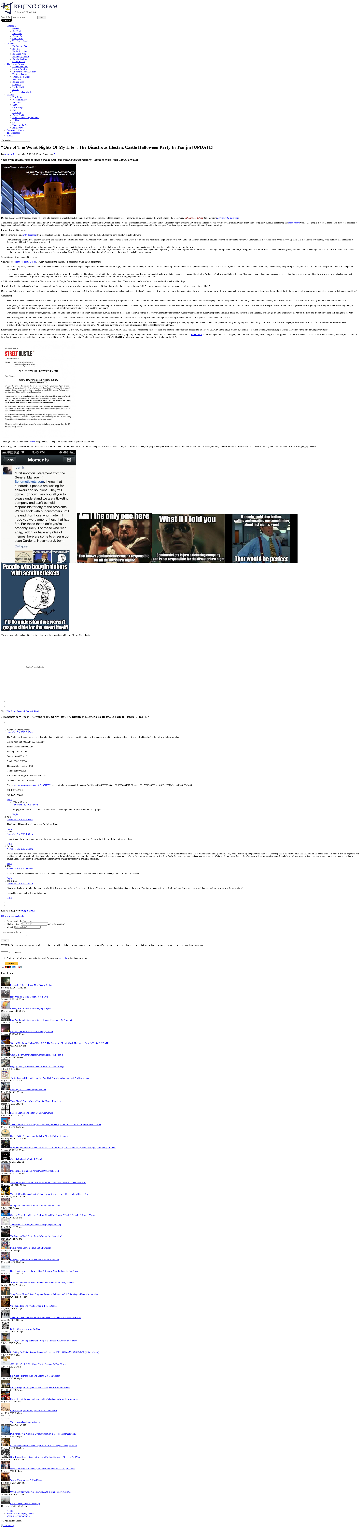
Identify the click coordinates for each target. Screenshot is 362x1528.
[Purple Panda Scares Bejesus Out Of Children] (5, 1248)
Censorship (17, 107)
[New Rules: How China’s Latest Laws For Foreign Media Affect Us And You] (5, 1457)
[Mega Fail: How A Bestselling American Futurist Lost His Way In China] (5, 1468)
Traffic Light (18, 87)
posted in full (196, 334)
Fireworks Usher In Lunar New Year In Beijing (31, 985)
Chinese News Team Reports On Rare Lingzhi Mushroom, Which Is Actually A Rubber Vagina (52, 1215)
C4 (13, 122)
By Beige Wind (19, 54)
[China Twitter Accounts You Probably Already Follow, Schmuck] (5, 1136)
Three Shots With (20, 66)
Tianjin (37, 711)
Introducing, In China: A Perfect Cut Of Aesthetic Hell (34, 1171)
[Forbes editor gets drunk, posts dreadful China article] (5, 1410)
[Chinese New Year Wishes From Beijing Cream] (5, 1031)
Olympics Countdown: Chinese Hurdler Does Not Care (35, 1205)
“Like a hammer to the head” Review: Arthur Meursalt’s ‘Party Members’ (43, 1282)
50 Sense (16, 102)
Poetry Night (18, 115)
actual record (294, 223)
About (9, 1511)
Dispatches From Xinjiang (24, 71)
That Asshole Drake (21, 77)
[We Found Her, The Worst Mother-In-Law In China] (5, 1306)
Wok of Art (17, 36)
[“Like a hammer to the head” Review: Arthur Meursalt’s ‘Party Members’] (5, 1282)
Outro (15, 105)
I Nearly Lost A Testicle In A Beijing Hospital (30, 1008)
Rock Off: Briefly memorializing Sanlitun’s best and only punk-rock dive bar (44, 1399)
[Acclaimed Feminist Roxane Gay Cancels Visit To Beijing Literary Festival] (5, 1445)
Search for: (6, 17)
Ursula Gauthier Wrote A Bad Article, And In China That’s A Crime (40, 1492)
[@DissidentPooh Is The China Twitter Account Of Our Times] (5, 1364)
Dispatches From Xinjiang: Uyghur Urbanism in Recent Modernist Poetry (43, 1434)
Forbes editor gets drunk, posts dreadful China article (33, 1410)
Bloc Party (17, 97)
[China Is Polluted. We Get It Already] (5, 1159)
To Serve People (19, 74)
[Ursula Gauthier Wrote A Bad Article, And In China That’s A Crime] (5, 1492)
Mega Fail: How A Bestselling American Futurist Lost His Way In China (42, 1468)
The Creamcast (13, 133)
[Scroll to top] (7, 1525)
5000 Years (17, 33)
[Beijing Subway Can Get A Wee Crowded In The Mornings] (5, 1066)
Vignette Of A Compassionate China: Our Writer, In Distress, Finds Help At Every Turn (49, 1194)
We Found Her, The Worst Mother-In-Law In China (33, 1306)
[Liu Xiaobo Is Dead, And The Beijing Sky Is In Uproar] (5, 1376)
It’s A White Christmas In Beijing (25, 1503)
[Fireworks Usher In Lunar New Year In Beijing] (5, 985)
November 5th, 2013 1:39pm (20, 834)
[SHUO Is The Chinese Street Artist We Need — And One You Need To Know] (5, 1317)
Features (10, 94)
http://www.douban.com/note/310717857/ (32, 785)
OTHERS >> (18, 61)
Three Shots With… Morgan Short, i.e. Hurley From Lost (36, 1101)
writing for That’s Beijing (25, 262)
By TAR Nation (19, 51)
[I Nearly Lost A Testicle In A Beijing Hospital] (5, 1008)
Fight (14, 110)
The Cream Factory (15, 64)
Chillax (15, 120)
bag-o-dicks (28, 910)
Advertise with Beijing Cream (20, 1513)
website (31, 441)
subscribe (63, 958)
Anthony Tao (10, 154)
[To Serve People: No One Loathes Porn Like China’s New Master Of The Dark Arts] (5, 1182)
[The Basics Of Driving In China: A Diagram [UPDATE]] (5, 1224)
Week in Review (19, 100)
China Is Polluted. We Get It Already (26, 1159)
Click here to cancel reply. (12, 916)
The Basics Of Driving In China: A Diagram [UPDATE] (35, 1224)
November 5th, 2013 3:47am (20, 732)
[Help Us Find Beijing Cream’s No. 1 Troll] (5, 997)
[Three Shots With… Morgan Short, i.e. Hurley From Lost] (5, 1101)
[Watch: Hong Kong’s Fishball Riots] (5, 1480)
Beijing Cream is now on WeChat (25, 1329)
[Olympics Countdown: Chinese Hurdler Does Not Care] (5, 1205)
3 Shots (10, 135)
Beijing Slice (18, 82)
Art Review (17, 128)
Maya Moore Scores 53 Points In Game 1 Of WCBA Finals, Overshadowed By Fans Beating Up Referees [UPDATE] (63, 1147)
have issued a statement (227, 218)
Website (10, 927)
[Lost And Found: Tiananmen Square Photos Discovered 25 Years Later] (5, 1020)
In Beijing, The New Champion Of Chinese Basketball (34, 1259)
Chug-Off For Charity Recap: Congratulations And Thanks (36, 1055)
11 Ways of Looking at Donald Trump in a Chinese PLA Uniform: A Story (43, 1340)
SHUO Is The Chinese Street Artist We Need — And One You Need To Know (45, 1317)
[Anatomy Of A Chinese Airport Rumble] (5, 1089)
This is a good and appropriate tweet (26, 1422)
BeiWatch (16, 31)
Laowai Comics (19, 69)
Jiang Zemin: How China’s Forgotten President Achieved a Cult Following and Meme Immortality (54, 1294)
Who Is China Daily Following (26, 117)
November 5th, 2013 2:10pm (20, 849)
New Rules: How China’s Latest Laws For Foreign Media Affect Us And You (45, 1457)
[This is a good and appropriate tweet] (5, 1422)
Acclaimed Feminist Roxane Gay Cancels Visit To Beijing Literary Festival (43, 1445)
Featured (21, 711)
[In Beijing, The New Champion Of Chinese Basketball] (5, 1259)
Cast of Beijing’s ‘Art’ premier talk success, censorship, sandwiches (40, 1387)
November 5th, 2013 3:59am (20, 819)
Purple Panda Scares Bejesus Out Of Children (30, 1248)
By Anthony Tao (19, 46)
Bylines (10, 43)
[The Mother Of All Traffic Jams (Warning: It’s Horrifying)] (5, 1236)
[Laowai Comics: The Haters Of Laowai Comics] (5, 1113)
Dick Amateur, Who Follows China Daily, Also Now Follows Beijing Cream (44, 1271)
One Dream (17, 38)
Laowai (29, 711)
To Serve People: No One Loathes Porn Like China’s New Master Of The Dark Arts (48, 1182)
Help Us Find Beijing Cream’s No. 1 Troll (29, 997)
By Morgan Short (20, 59)
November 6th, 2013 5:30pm (20, 883)
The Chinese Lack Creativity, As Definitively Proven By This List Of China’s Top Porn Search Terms (55, 1124)
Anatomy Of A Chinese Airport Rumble (28, 1089)
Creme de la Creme (15, 130)
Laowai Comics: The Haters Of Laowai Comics (31, 1113)
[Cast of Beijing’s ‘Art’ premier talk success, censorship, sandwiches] (5, 1387)
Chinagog (16, 84)
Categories (11, 26)
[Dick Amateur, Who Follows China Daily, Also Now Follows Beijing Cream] (5, 1271)
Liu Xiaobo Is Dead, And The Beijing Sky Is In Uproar (35, 1376)
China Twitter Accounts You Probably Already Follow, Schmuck (39, 1136)
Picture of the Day (20, 125)
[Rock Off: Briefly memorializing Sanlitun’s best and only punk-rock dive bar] (5, 1399)
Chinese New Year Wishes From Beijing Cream (31, 1031)
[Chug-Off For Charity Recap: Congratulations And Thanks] (5, 1055)
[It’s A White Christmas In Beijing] (5, 1503)
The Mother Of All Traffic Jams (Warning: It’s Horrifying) (36, 1236)
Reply (9, 799)
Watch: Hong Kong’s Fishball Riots (26, 1480)
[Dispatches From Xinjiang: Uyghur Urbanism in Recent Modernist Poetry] (5, 1434)
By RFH (16, 49)
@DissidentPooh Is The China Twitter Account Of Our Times (37, 1364)
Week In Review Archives (18, 1516)
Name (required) (14, 921)
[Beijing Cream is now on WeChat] (5, 1329)
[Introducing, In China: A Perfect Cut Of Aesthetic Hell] (5, 1171)
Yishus (15, 89)
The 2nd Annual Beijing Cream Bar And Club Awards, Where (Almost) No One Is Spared (50, 1078)
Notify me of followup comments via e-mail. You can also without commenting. (46, 958)
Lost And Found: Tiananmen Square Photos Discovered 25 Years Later (42, 1020)
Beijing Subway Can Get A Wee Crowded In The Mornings (37, 1066)
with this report (29, 235)
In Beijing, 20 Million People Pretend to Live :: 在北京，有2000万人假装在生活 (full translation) (54, 1352)
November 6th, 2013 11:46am (20, 868)
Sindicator (16, 79)
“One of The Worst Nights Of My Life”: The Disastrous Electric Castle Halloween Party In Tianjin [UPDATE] (59, 1043)
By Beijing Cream (20, 56)
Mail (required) (13, 924)
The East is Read (20, 41)
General (16, 28)
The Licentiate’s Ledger (23, 92)
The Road (16, 112)
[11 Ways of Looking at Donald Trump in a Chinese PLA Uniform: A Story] (5, 1340)
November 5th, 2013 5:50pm (25, 804)
